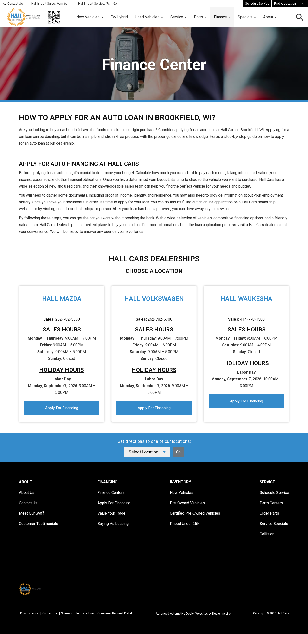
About (268, 17)
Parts (198, 17)
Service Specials (274, 523)
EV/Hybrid (119, 17)
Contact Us (15, 3)
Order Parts (269, 513)
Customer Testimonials (38, 523)
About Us (26, 492)
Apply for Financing (61, 408)
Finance (220, 17)
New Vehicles (88, 17)
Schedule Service (257, 3)
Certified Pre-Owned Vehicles (195, 513)
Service (176, 17)
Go (178, 452)
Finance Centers (111, 492)
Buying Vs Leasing (113, 523)
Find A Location (285, 3)
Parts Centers (271, 503)
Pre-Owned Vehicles (187, 503)
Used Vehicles (147, 17)
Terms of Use (85, 613)
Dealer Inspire (221, 613)
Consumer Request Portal (114, 613)
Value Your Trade (111, 513)
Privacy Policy (29, 613)
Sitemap (66, 613)
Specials (245, 17)
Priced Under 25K (184, 523)
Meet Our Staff (31, 513)
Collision (267, 534)
